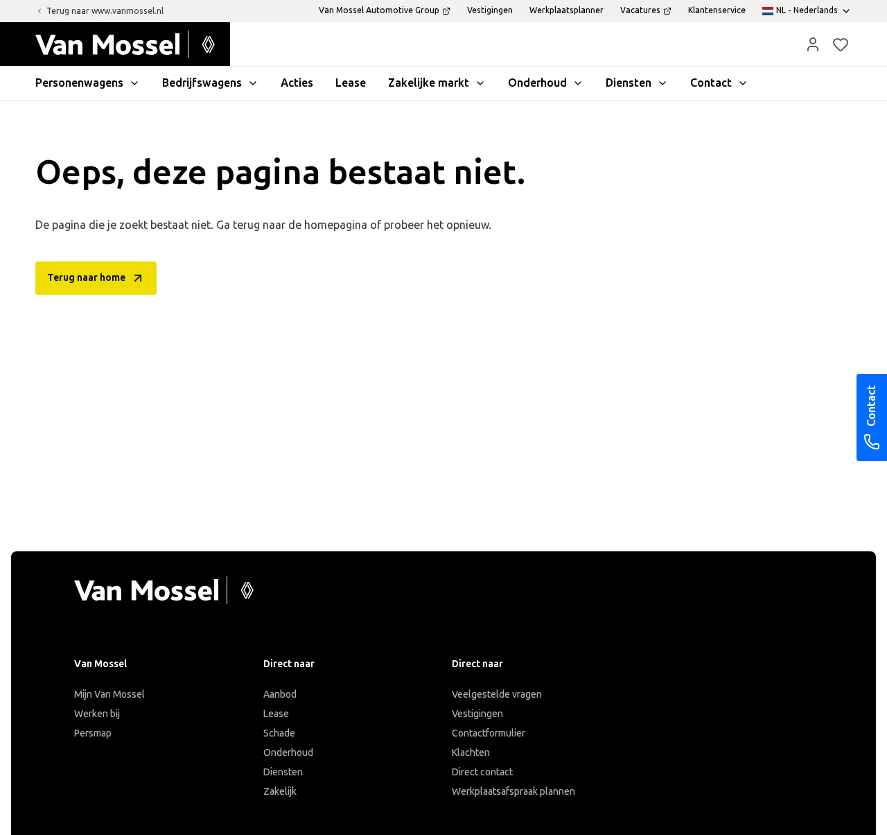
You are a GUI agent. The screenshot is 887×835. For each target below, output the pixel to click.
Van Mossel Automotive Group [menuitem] (379, 10)
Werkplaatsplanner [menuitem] (566, 10)
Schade (279, 733)
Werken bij (97, 714)
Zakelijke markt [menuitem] (428, 82)
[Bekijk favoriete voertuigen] (840, 44)
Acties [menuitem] (297, 82)
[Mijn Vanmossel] (813, 44)
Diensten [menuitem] (628, 82)
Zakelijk (280, 792)
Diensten (283, 772)
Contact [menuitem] (711, 82)
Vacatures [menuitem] (640, 10)
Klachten (471, 753)
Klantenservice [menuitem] (717, 10)
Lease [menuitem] (350, 82)
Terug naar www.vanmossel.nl (105, 11)
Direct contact (482, 772)
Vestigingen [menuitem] (490, 10)
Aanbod (280, 694)
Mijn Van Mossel (109, 694)
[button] (813, 44)
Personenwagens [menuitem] (79, 82)
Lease (276, 714)
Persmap (93, 733)
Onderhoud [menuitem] (537, 82)
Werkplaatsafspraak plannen (513, 792)
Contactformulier (488, 733)
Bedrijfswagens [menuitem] (202, 82)
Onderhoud (288, 753)
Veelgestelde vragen (497, 694)
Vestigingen (477, 714)
